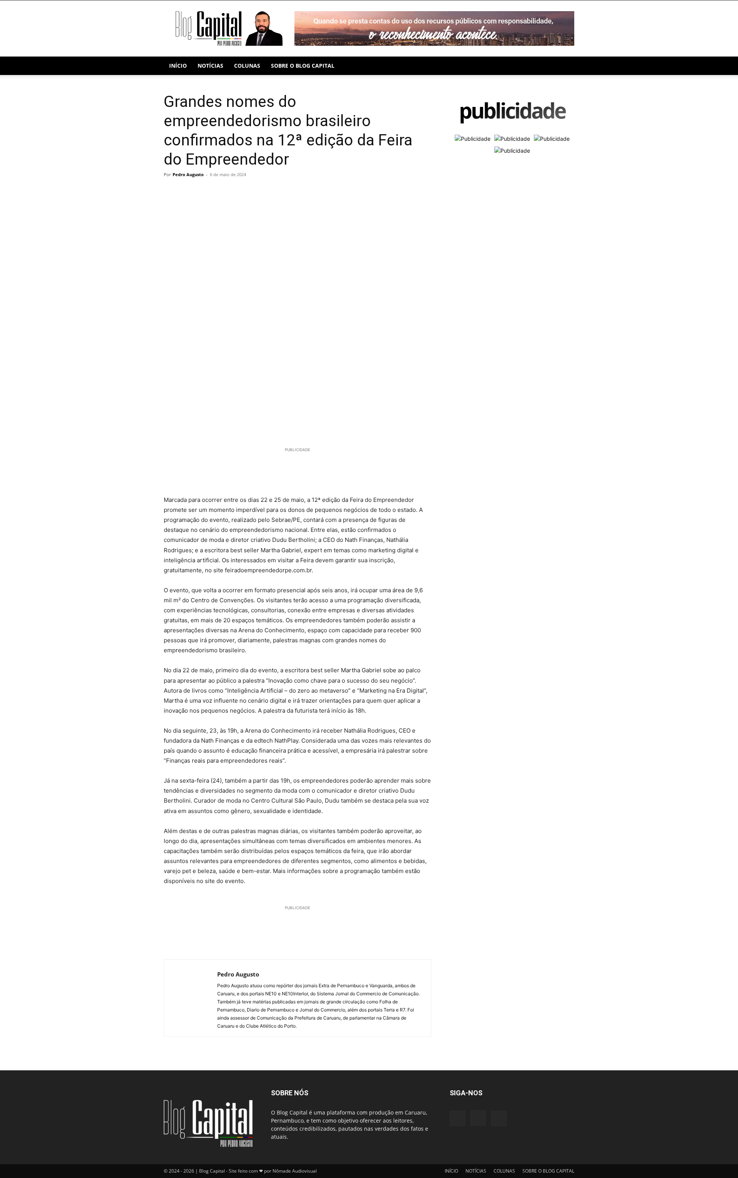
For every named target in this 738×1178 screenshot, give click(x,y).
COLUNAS (247, 65)
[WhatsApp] (206, 192)
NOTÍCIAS (210, 65)
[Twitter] (189, 192)
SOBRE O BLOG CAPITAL (302, 65)
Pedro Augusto (188, 174)
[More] (242, 192)
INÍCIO (178, 65)
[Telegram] (224, 192)
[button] (565, 66)
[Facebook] (171, 192)
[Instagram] (478, 1118)
